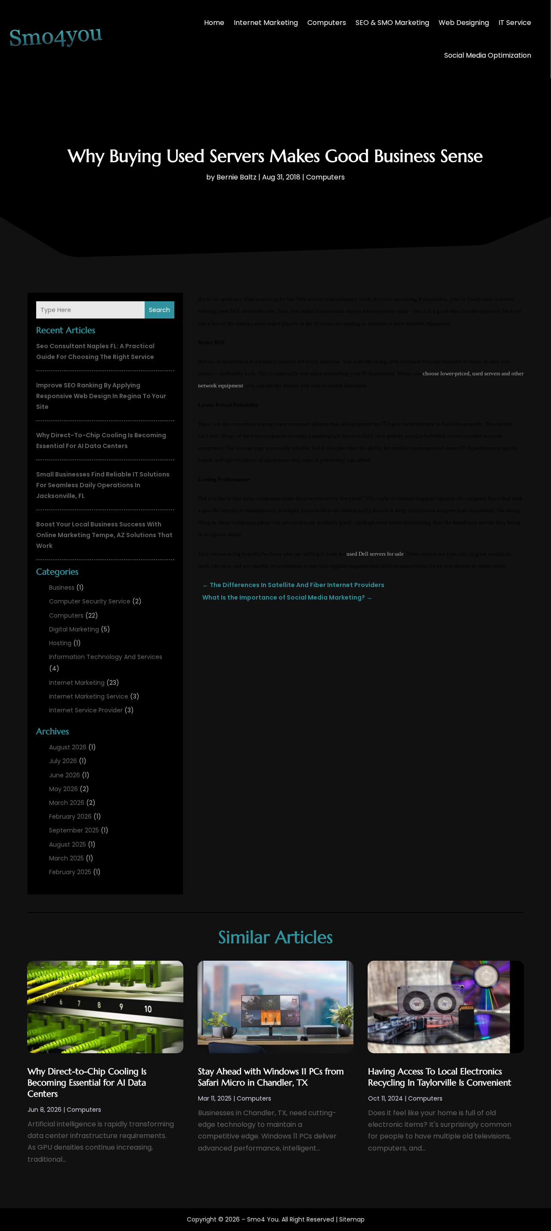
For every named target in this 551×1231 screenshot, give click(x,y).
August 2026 (68, 747)
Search (159, 310)
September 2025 (74, 830)
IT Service (514, 23)
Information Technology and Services (105, 657)
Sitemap (352, 1219)
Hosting (60, 643)
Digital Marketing (74, 629)
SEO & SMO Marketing (392, 23)
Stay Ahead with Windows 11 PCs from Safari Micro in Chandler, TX (271, 1077)
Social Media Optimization (487, 55)
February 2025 (70, 872)
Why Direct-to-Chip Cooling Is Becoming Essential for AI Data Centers (87, 1082)
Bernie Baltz (237, 177)
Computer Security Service (89, 601)
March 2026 (66, 802)
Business (61, 587)
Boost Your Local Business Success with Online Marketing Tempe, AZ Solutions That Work (104, 535)
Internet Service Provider (86, 710)
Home (214, 23)
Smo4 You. (263, 1219)
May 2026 (63, 789)
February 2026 (70, 816)
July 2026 (63, 761)
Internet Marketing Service (88, 696)
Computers (326, 23)
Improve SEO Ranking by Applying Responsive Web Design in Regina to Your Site (101, 396)
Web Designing (464, 23)
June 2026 (64, 775)
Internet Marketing (266, 23)
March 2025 (66, 858)
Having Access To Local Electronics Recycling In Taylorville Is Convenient (439, 1077)
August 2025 (67, 844)
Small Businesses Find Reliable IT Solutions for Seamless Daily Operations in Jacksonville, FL (103, 485)
